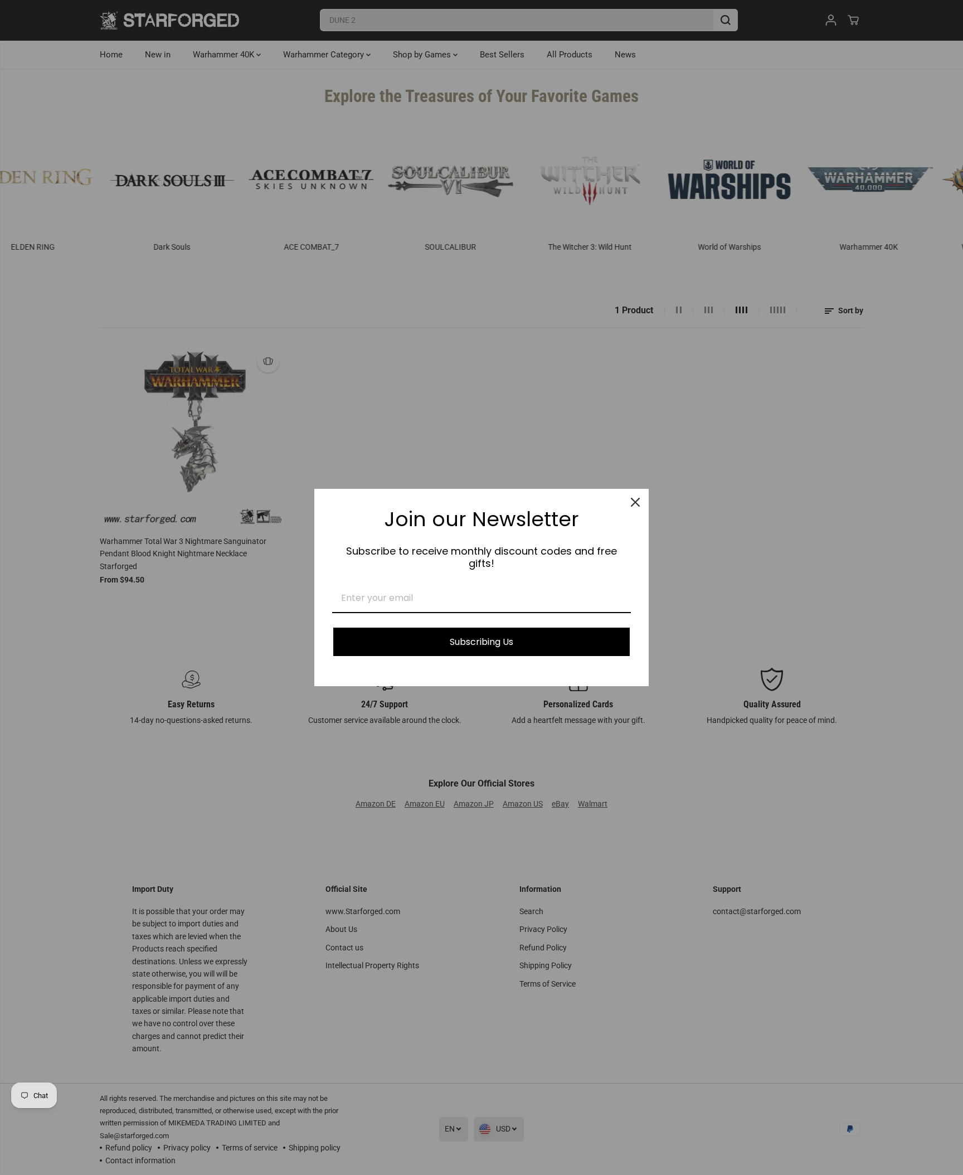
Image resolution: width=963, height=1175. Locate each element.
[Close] (635, 502)
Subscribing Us (481, 641)
